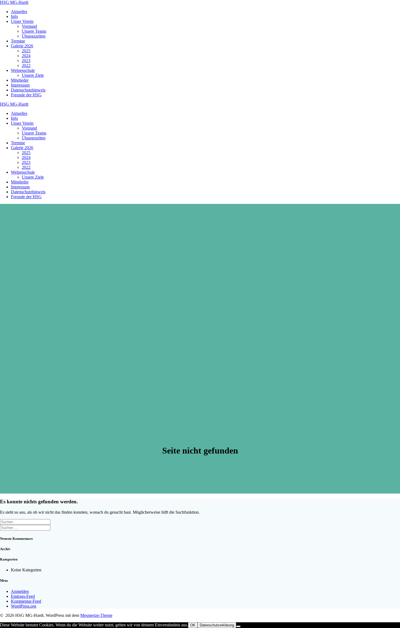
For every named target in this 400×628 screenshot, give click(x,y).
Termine (18, 41)
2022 (26, 65)
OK (192, 625)
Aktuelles (19, 11)
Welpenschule (23, 70)
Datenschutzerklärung (217, 625)
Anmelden (20, 591)
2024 (26, 55)
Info (14, 16)
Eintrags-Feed (23, 596)
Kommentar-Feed (26, 601)
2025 (26, 50)
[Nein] (238, 626)
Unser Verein (22, 21)
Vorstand (29, 26)
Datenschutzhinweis (28, 90)
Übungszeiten (33, 36)
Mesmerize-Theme (96, 615)
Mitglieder (20, 80)
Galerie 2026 (22, 46)
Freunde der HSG (26, 95)
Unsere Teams (34, 31)
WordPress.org (23, 606)
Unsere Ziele (33, 75)
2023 (26, 60)
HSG (14, 2)
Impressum (20, 85)
